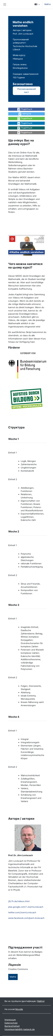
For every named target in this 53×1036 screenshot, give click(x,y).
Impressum (10, 1019)
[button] (37, 4)
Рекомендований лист (26, 91)
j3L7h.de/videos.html (18, 901)
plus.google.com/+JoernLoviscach (25, 907)
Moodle (19, 1009)
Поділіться (26, 109)
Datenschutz (11, 1023)
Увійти (47, 4)
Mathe (13, 976)
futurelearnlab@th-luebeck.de (20, 1029)
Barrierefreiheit (12, 1026)
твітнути (26, 113)
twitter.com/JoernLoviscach (22, 912)
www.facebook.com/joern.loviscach (26, 918)
